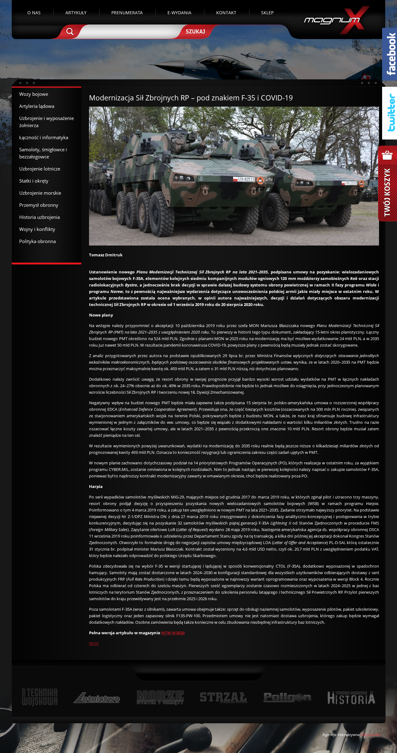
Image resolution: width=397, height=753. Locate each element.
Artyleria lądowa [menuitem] (36, 106)
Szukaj (194, 31)
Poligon (287, 697)
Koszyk (387, 183)
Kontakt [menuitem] (226, 13)
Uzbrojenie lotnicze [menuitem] (39, 169)
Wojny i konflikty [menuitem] (37, 229)
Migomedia (370, 734)
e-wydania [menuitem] (179, 13)
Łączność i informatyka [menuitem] (43, 137)
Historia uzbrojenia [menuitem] (39, 217)
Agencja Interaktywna (341, 734)
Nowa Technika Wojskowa (40, 697)
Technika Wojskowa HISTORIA (351, 697)
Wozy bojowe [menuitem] (33, 94)
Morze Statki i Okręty (160, 697)
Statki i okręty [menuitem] (33, 181)
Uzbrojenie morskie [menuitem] (40, 193)
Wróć (94, 643)
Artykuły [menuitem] (76, 13)
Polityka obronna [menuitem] (37, 241)
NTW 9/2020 (173, 633)
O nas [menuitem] (34, 13)
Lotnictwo (97, 697)
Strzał (223, 697)
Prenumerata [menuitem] (127, 13)
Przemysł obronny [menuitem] (38, 205)
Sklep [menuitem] (267, 13)
